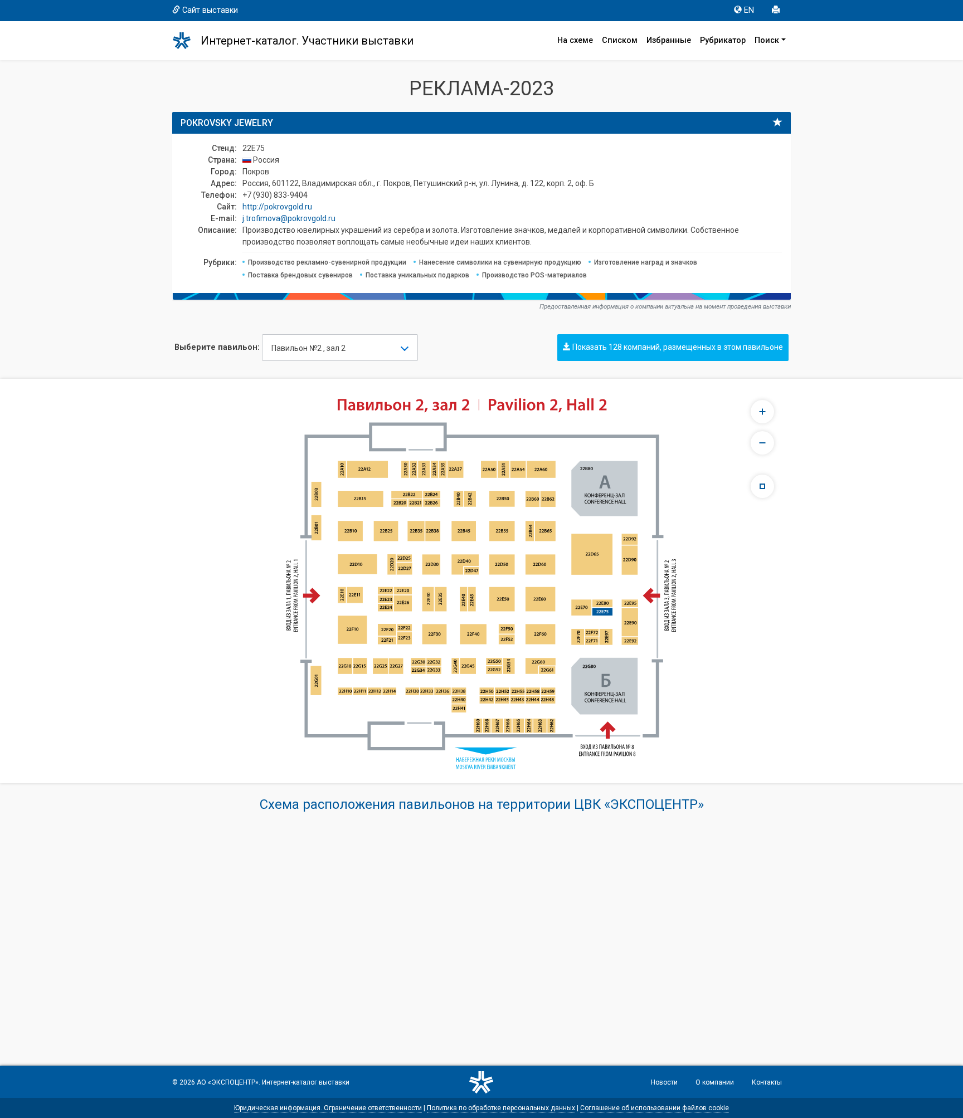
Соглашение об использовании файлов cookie (654, 1108)
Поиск (767, 40)
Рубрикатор (723, 40)
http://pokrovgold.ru (277, 206)
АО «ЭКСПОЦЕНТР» (228, 1082)
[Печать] (777, 10)
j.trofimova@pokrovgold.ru (288, 218)
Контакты (767, 1082)
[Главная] (187, 40)
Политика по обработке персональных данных (501, 1108)
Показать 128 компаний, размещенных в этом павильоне (677, 347)
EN (749, 10)
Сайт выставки (210, 10)
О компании (715, 1082)
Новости (664, 1082)
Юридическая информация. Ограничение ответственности (328, 1108)
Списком (620, 40)
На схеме (575, 40)
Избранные (668, 40)
